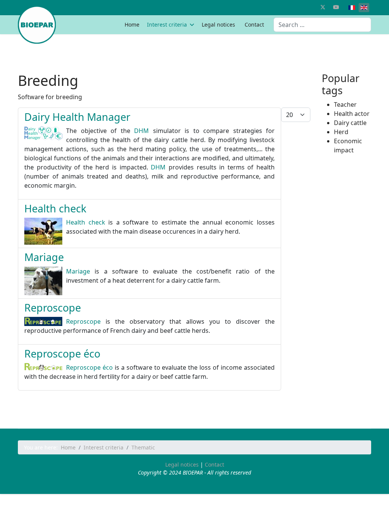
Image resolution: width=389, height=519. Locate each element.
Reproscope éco (62, 354)
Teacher (345, 104)
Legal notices (218, 24)
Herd (341, 132)
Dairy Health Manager (77, 117)
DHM (141, 131)
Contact (254, 24)
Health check (55, 208)
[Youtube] (336, 7)
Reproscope (52, 308)
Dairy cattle (350, 123)
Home (132, 24)
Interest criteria (167, 24)
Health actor (352, 113)
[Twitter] (323, 7)
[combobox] (322, 24)
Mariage (44, 257)
